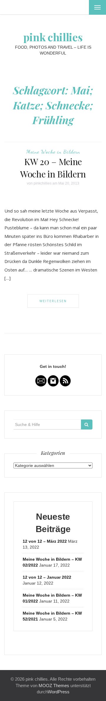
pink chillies (52, 37)
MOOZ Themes (54, 685)
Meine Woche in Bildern (53, 151)
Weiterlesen (53, 301)
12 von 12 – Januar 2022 (47, 577)
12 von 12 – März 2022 (45, 541)
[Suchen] (86, 424)
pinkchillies (43, 183)
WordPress (58, 691)
